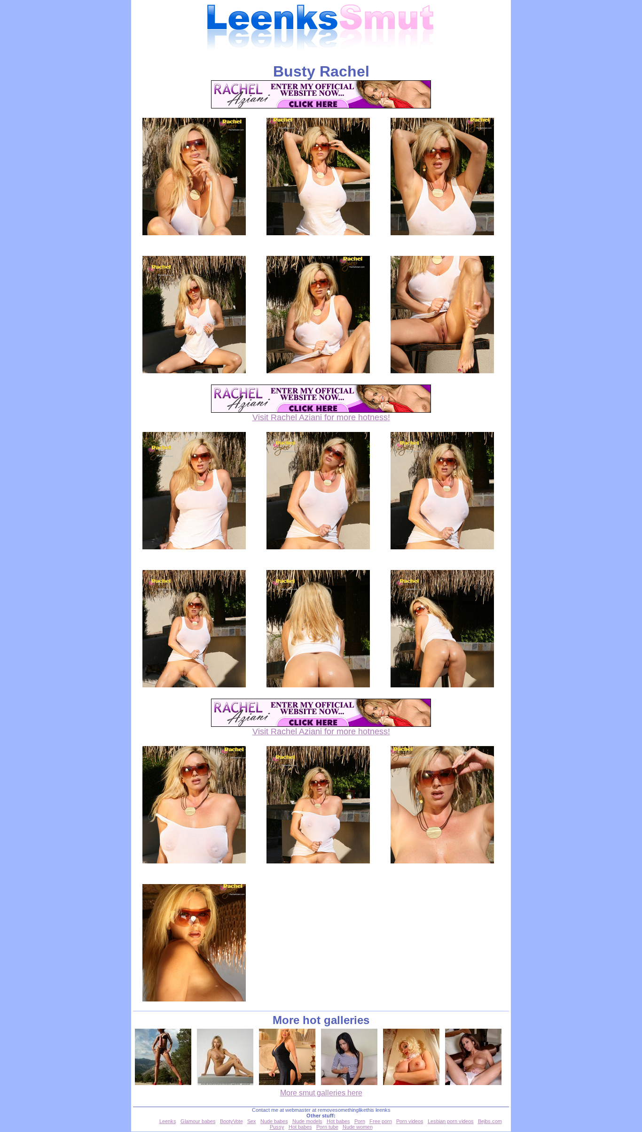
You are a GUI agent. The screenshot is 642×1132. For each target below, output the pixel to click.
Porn (359, 1121)
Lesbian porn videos (451, 1121)
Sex (251, 1121)
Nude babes (274, 1121)
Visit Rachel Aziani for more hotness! (321, 417)
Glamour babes (198, 1121)
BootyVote (231, 1121)
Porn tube (327, 1127)
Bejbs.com (490, 1121)
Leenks (167, 1121)
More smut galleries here (321, 1093)
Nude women (358, 1127)
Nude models (307, 1121)
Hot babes (338, 1121)
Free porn (380, 1121)
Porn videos (409, 1121)
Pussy (277, 1127)
